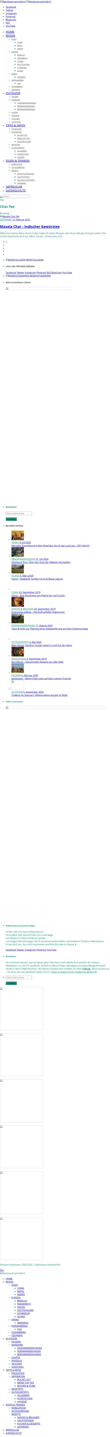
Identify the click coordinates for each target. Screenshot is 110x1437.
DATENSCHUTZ (16, 190)
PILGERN (14, 97)
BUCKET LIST (22, 135)
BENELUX (21, 55)
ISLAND (20, 71)
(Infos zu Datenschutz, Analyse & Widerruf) (74, 1176)
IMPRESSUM (14, 187)
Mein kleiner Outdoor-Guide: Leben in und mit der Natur (41, 849)
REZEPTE (14, 170)
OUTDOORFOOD (18, 167)
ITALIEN (20, 61)
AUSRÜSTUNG (23, 154)
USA (19, 83)
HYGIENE (20, 157)
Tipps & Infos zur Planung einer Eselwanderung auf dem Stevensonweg (49, 833)
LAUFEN (14, 112)
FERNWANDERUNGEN (26, 106)
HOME (10, 32)
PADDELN (15, 115)
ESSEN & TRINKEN (18, 161)
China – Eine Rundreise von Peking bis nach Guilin (38, 800)
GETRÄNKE (21, 183)
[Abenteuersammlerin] (25, 1)
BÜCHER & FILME (24, 141)
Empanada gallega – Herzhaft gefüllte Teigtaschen (38, 816)
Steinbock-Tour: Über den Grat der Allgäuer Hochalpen (40, 562)
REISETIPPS (15, 145)
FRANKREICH (22, 58)
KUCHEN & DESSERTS (26, 180)
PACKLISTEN (16, 129)
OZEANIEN (15, 90)
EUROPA (14, 52)
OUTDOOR (13, 93)
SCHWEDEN (22, 67)
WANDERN (15, 100)
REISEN (10, 36)
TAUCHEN (15, 119)
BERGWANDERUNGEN (26, 109)
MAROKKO (21, 77)
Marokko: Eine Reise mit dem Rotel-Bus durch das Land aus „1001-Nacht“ (50, 545)
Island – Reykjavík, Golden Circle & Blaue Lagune (37, 578)
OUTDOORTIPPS (17, 148)
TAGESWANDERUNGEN (26, 103)
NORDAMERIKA (17, 80)
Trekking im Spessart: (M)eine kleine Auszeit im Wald (39, 899)
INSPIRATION (16, 132)
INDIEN (20, 49)
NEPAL (19, 45)
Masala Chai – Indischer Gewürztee (30, 226)
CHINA (19, 42)
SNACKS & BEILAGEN (25, 174)
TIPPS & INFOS (15, 125)
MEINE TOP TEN (23, 138)
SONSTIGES (16, 122)
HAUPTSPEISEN (23, 177)
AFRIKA (14, 74)
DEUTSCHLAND (23, 64)
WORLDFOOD (16, 164)
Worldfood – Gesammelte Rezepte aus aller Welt (37, 866)
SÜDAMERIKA (16, 86)
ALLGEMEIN (22, 151)
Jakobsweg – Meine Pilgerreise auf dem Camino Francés (41, 883)
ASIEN (13, 39)
